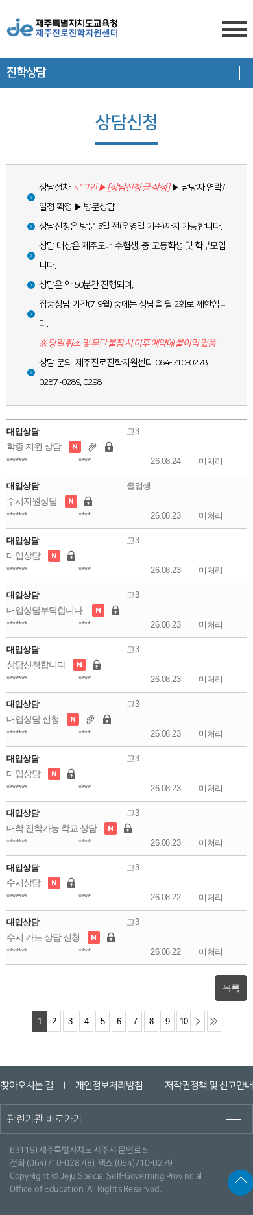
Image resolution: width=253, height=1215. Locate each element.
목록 (231, 988)
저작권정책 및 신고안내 (208, 1085)
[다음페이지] (198, 1021)
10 (183, 1021)
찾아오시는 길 (26, 1085)
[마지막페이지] (214, 1021)
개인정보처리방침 (108, 1085)
